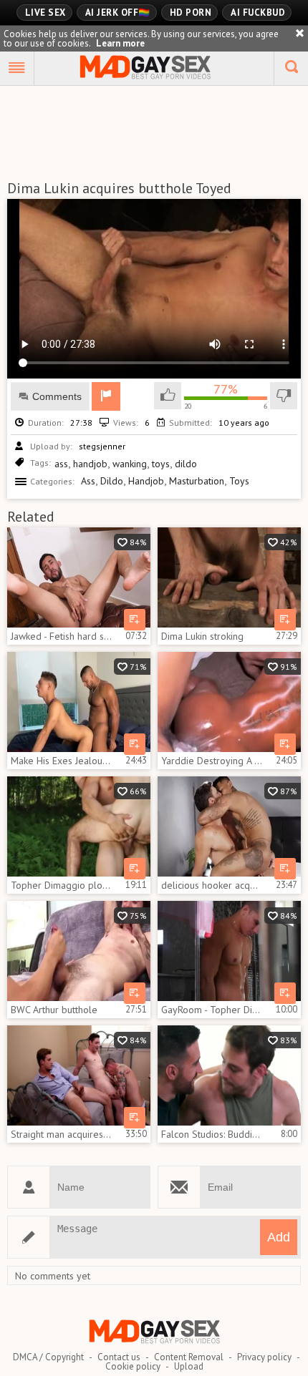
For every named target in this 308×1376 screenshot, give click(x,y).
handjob (90, 463)
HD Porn (191, 12)
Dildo (111, 480)
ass (61, 463)
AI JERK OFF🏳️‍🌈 (117, 12)
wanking (129, 463)
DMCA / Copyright (48, 1357)
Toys (239, 480)
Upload (188, 1366)
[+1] (17, 69)
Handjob (146, 480)
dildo (186, 463)
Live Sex (45, 12)
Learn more (120, 43)
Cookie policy (132, 1366)
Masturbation (196, 480)
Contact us (118, 1357)
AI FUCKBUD (258, 12)
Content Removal (188, 1357)
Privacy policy (264, 1357)
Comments (57, 396)
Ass (88, 480)
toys (161, 463)
